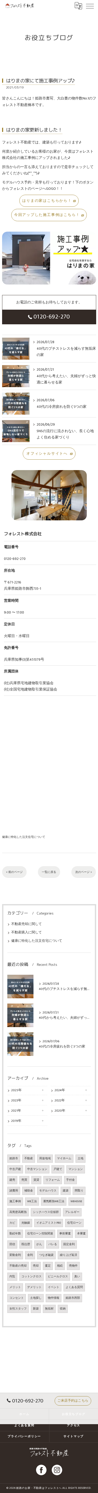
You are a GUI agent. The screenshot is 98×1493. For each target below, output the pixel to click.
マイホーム (64, 1158)
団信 (12, 1244)
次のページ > (83, 872)
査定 (48, 1265)
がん (39, 1244)
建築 (65, 1190)
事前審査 (65, 1233)
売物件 (73, 1265)
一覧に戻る (49, 872)
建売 (12, 1180)
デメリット (34, 1287)
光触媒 (25, 1223)
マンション (75, 1169)
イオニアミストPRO (48, 1223)
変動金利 (15, 1255)
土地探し (36, 1298)
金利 (30, 1255)
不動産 (28, 1158)
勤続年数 (15, 1233)
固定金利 (69, 1244)
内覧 (12, 1276)
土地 (80, 1158)
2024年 (60, 1090)
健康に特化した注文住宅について (23, 836)
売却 (36, 1265)
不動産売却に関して (26, 924)
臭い (77, 1276)
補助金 (28, 1190)
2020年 (60, 1110)
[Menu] (90, 6)
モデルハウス (47, 1190)
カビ (12, 1223)
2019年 (16, 1121)
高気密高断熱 (18, 1212)
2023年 (16, 1100)
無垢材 (49, 1308)
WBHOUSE (76, 1201)
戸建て (58, 1169)
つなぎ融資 (46, 1255)
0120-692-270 (51, 317)
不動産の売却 (18, 1265)
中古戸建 (15, 1169)
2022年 (60, 1100)
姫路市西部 (73, 1298)
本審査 (81, 1233)
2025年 (16, 1090)
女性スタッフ (18, 1308)
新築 (36, 1308)
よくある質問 (74, 1287)
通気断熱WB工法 (53, 1201)
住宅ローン (74, 1223)
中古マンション (37, 1169)
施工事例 (15, 1201)
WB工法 (32, 1201)
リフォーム (52, 1180)
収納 (63, 1308)
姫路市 (13, 1158)
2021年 (16, 1110)
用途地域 (45, 1158)
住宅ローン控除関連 (40, 1233)
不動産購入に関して (26, 932)
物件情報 (53, 1298)
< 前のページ (14, 872)
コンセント (16, 1298)
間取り (79, 1190)
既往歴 (25, 1244)
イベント (53, 1287)
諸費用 (13, 1190)
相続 (60, 1265)
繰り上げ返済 (68, 1255)
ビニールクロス (58, 1276)
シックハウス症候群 (46, 1212)
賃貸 (36, 1180)
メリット (15, 1287)
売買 (24, 1180)
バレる (52, 1244)
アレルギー (72, 1212)
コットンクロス (31, 1276)
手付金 (70, 1180)
